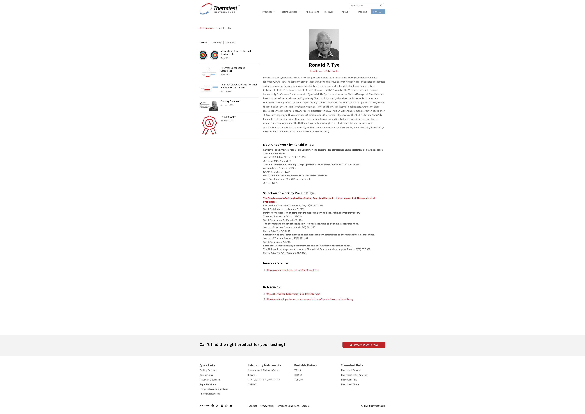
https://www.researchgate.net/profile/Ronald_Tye (292, 270)
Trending (216, 42)
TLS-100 (298, 379)
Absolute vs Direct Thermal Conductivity (235, 53)
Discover (328, 12)
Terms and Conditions (287, 406)
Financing (362, 12)
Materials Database (210, 379)
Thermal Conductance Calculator (232, 69)
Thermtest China (350, 384)
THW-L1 (252, 375)
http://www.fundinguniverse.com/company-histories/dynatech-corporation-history (309, 299)
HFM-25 (298, 375)
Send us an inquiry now (364, 345)
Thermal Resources (210, 393)
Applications (312, 12)
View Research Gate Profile (324, 71)
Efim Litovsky (228, 117)
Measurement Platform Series (263, 370)
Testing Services (288, 12)
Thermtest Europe (350, 370)
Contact (378, 12)
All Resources (207, 28)
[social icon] (212, 406)
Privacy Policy (266, 406)
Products (267, 12)
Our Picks (231, 42)
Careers (305, 406)
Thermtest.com (377, 405)
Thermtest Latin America (354, 375)
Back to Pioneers (324, 316)
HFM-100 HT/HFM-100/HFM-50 (264, 379)
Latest (203, 42)
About (345, 12)
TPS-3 (297, 370)
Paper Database (208, 384)
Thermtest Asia (349, 379)
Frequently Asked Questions (214, 389)
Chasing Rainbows (230, 101)
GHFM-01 (252, 384)
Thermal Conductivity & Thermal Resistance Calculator (238, 86)
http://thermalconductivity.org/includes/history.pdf (293, 294)
